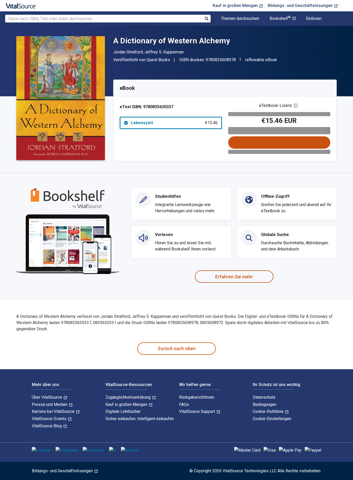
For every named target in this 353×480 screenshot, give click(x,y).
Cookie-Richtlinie (269, 411)
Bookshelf (280, 19)
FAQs (184, 404)
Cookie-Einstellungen (272, 418)
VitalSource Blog (47, 425)
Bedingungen (264, 404)
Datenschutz (264, 397)
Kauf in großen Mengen (236, 5)
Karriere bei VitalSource (53, 411)
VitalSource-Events (49, 418)
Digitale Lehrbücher (123, 411)
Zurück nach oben (177, 348)
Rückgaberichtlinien (196, 397)
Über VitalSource (47, 397)
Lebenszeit (174, 122)
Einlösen (313, 19)
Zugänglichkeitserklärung (128, 397)
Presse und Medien (50, 404)
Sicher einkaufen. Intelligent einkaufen (139, 418)
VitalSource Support (197, 411)
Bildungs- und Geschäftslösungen (301, 5)
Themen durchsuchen (240, 19)
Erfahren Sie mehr (234, 276)
